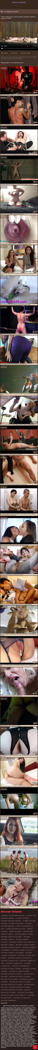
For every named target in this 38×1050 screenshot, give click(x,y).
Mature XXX (18, 1033)
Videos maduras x (9, 1044)
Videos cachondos (18, 1029)
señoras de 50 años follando (19, 976)
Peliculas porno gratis (26, 1027)
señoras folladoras (25, 992)
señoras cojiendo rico (14, 963)
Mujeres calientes (6, 1039)
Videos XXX (26, 1033)
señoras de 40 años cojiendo (11, 974)
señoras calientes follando (11, 937)
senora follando (15, 931)
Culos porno (32, 1032)
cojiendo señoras (22, 918)
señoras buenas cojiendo (24, 934)
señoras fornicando (8, 1000)
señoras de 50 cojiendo (9, 979)
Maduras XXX (5, 1043)
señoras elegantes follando (12, 990)
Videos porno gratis (24, 1026)
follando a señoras (16, 923)
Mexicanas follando (28, 1023)
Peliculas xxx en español (13, 1023)
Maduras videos (29, 1010)
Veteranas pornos (21, 1042)
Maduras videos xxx (7, 1010)
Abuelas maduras (26, 1043)
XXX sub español (13, 1016)
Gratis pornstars (14, 53)
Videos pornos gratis (7, 1022)
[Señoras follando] (35, 1047)
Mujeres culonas (13, 1027)
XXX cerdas (31, 1042)
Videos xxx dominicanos (15, 1034)
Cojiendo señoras (10, 1046)
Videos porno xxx (13, 1037)
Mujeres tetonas (6, 1029)
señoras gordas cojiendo (26, 53)
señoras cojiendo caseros (11, 947)
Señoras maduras (22, 1046)
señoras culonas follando (19, 971)
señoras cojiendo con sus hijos (20, 958)
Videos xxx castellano (27, 1020)
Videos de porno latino (14, 1013)
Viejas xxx (14, 1036)
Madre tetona (10, 1009)
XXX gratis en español (8, 1042)
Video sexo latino (12, 1017)
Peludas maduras (27, 1013)
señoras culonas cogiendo (11, 968)
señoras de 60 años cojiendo (20, 982)
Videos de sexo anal (22, 1044)
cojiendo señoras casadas (11, 921)
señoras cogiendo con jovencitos (22, 942)
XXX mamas (17, 1008)
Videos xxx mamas (7, 1008)
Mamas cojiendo (29, 1029)
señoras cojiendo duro (9, 960)
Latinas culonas (6, 1036)
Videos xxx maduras (25, 1017)
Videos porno (13, 1026)
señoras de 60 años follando (11, 984)
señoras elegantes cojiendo (19, 987)
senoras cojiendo (7, 944)
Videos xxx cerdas (13, 1040)
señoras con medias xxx (20, 966)
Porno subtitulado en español (10, 1025)
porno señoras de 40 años (16, 929)
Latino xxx (4, 1037)
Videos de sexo (15, 1043)
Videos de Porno (21, 1032)
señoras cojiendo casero (25, 944)
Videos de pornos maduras (23, 1022)
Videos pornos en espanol (28, 1040)
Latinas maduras (18, 1039)
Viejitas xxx (32, 1009)
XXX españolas (27, 1008)
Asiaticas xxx (28, 1034)
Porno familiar (11, 1032)
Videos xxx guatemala (21, 1030)
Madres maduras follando (27, 1036)
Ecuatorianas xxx (6, 1012)
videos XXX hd (24, 1016)
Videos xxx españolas (19, 1012)
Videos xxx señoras (26, 1037)
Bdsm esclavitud (4, 53)
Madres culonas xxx (7, 1033)
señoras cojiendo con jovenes (12, 952)
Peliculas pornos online (8, 1015)
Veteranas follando (22, 1019)
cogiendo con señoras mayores (13, 915)
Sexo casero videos (7, 1030)
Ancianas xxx (20, 1015)
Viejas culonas (18, 1010)
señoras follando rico (21, 998)
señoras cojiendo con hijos (22, 950)
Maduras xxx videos (21, 1009)
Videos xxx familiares (13, 1020)
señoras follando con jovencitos (14, 995)
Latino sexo (12, 1019)
